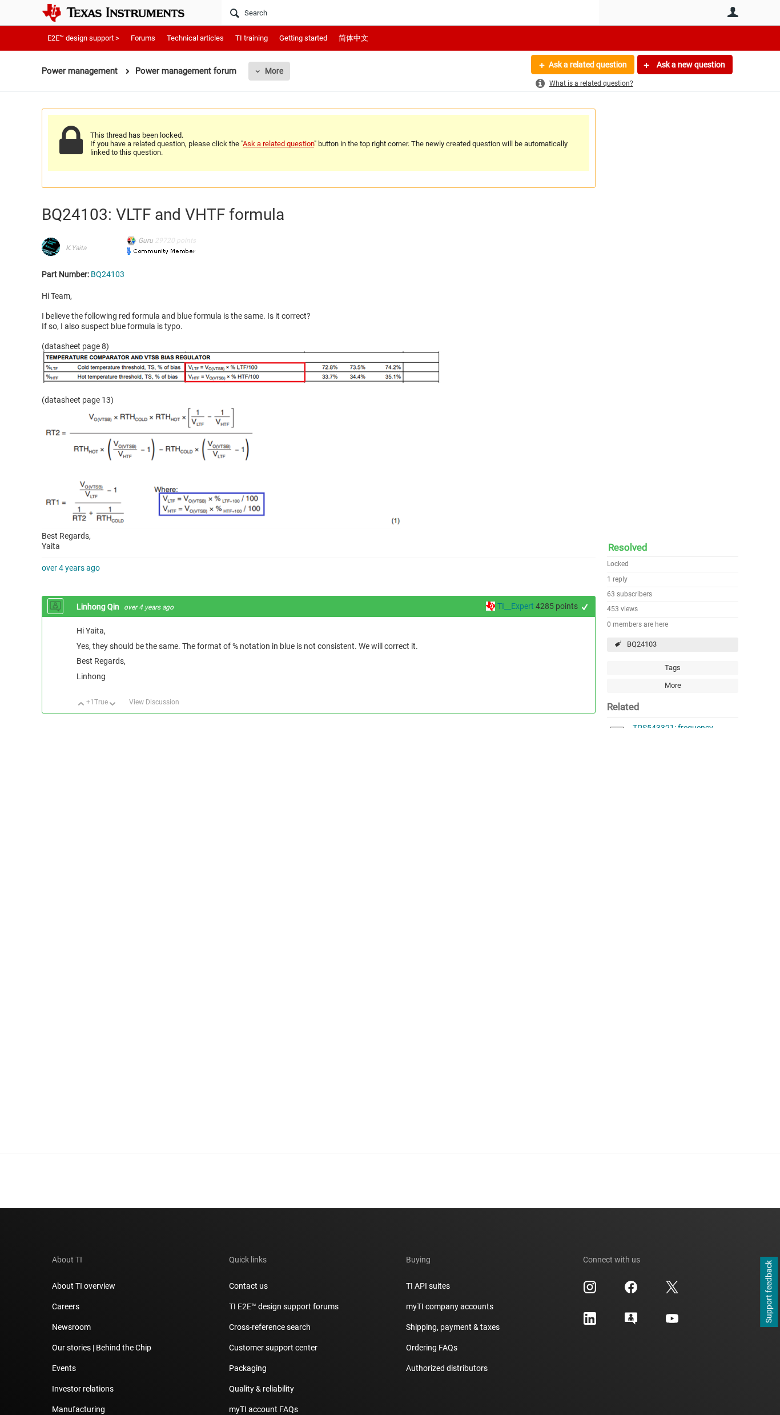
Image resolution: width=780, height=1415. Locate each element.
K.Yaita (76, 248)
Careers (65, 1306)
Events (64, 1368)
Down (113, 704)
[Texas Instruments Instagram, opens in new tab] (590, 1291)
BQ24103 (642, 644)
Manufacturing (78, 1409)
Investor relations (83, 1388)
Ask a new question (690, 64)
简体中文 (353, 38)
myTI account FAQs (263, 1409)
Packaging (248, 1368)
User (732, 12)
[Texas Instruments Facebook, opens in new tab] (631, 1291)
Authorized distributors (447, 1368)
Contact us (248, 1285)
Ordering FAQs (431, 1347)
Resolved (628, 547)
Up (81, 704)
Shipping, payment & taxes (453, 1327)
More (274, 70)
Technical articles (195, 38)
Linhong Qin (99, 606)
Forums (143, 38)
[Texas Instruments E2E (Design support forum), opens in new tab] (631, 1322)
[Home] (122, 12)
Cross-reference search (270, 1327)
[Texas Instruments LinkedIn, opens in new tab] (590, 1322)
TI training (251, 38)
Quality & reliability (261, 1388)
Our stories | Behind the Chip (101, 1347)
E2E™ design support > (83, 38)
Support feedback (768, 1292)
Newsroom (71, 1327)
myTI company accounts (449, 1306)
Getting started (303, 38)
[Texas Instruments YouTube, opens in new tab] (672, 1322)
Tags (673, 667)
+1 (585, 607)
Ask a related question (588, 64)
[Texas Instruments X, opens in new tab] (672, 1291)
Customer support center (273, 1347)
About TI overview (83, 1285)
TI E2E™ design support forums (284, 1306)
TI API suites (428, 1285)
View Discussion (154, 702)
